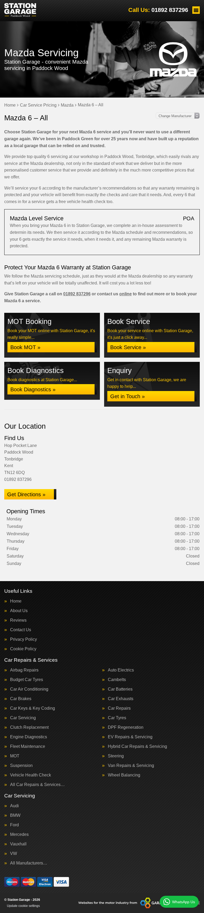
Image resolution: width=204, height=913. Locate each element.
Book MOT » (25, 347)
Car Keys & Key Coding (32, 708)
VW (13, 853)
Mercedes (19, 834)
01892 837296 (158, 10)
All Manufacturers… (28, 863)
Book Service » (128, 347)
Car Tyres (117, 718)
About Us (19, 611)
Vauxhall (18, 844)
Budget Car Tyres (26, 680)
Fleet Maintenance (27, 746)
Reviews (18, 620)
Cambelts (117, 680)
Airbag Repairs (24, 670)
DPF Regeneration (125, 727)
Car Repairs (119, 708)
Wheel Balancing (124, 775)
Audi (14, 806)
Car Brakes (20, 699)
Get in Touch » (127, 396)
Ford (14, 825)
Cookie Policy (23, 649)
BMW (15, 815)
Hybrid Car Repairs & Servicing (137, 746)
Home (16, 601)
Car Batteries (120, 689)
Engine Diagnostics (28, 737)
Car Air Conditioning (29, 689)
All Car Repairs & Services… (37, 785)
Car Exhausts (120, 699)
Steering (116, 756)
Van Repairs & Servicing (131, 765)
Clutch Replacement (29, 727)
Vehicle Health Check (30, 775)
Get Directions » (26, 494)
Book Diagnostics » (33, 389)
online (125, 294)
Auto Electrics (121, 670)
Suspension (21, 765)
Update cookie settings (23, 906)
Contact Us (20, 630)
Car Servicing (23, 718)
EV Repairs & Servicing (130, 737)
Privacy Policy (23, 639)
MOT (14, 756)
